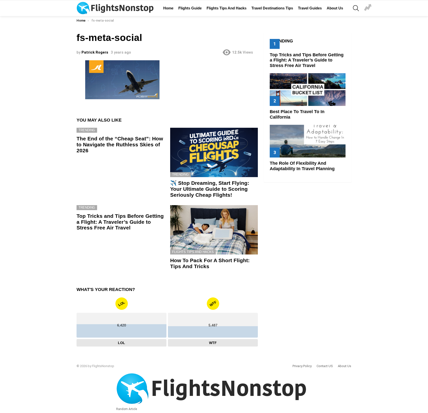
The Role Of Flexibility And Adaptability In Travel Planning (302, 166)
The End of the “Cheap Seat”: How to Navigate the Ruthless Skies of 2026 (120, 144)
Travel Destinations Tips (272, 8)
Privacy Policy (302, 366)
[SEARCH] (356, 8)
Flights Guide (190, 8)
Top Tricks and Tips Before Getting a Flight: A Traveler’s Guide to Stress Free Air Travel (120, 221)
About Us (335, 8)
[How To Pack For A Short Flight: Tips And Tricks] (214, 229)
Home (168, 8)
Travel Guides (310, 8)
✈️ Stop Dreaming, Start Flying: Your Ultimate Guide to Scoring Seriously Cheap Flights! (209, 188)
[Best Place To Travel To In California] (308, 89)
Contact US (325, 366)
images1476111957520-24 (368, 8)
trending (87, 130)
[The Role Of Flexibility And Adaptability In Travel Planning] (308, 141)
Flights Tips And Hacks (226, 8)
